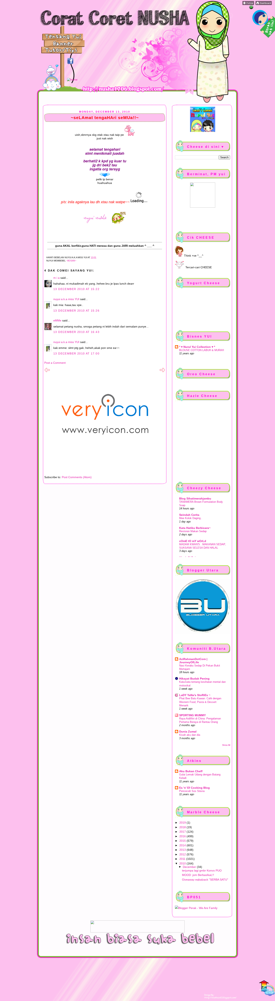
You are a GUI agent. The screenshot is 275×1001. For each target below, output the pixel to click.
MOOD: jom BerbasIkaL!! (198, 875)
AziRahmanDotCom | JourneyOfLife (193, 660)
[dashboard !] (263, 4)
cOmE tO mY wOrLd (192, 541)
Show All (226, 745)
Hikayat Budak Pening (194, 678)
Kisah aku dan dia (189, 734)
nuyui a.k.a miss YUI (66, 299)
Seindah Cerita (189, 514)
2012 (183, 854)
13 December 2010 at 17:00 (76, 353)
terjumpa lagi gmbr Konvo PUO (202, 870)
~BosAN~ (71, 260)
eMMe (57, 320)
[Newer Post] (47, 371)
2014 (183, 845)
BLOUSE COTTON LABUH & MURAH (201, 350)
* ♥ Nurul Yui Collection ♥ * (197, 346)
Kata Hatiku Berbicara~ (195, 528)
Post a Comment (55, 362)
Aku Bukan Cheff (191, 771)
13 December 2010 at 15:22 (76, 289)
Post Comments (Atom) (77, 477)
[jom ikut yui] (248, 4)
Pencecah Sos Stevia (192, 791)
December (190, 866)
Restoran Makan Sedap (193, 531)
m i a (56, 277)
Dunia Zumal (187, 731)
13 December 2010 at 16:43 (76, 332)
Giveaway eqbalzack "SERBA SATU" (205, 879)
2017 (183, 831)
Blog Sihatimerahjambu (195, 498)
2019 (183, 822)
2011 (182, 858)
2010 (183, 863)
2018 (183, 827)
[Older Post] (162, 371)
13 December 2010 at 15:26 (76, 310)
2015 (183, 840)
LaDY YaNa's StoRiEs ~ (194, 695)
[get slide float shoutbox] (251, 8)
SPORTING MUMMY (192, 715)
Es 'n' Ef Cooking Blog (194, 787)
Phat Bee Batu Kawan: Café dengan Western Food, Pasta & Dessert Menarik (200, 702)
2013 (183, 849)
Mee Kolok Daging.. (190, 518)
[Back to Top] (267, 988)
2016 (183, 836)
